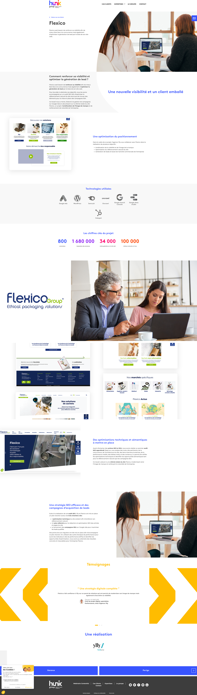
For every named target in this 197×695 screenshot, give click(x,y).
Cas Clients (106, 4)
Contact (142, 4)
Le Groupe (132, 4)
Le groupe (120, 683)
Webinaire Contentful (81, 683)
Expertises (118, 4)
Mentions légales (86, 693)
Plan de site (111, 693)
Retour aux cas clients (57, 17)
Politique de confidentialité (99, 693)
